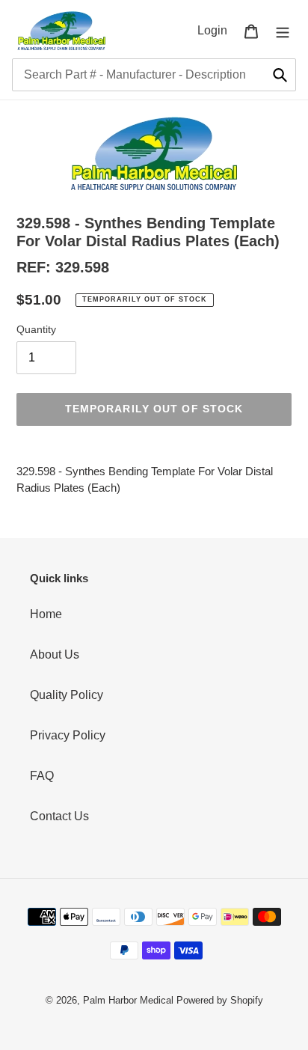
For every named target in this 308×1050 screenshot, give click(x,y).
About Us (54, 654)
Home (46, 614)
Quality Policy (66, 695)
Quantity (36, 329)
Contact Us (59, 816)
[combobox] (154, 74)
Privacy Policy (67, 735)
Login (216, 30)
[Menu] (282, 30)
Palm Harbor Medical (128, 1000)
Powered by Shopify (219, 1000)
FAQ (42, 775)
